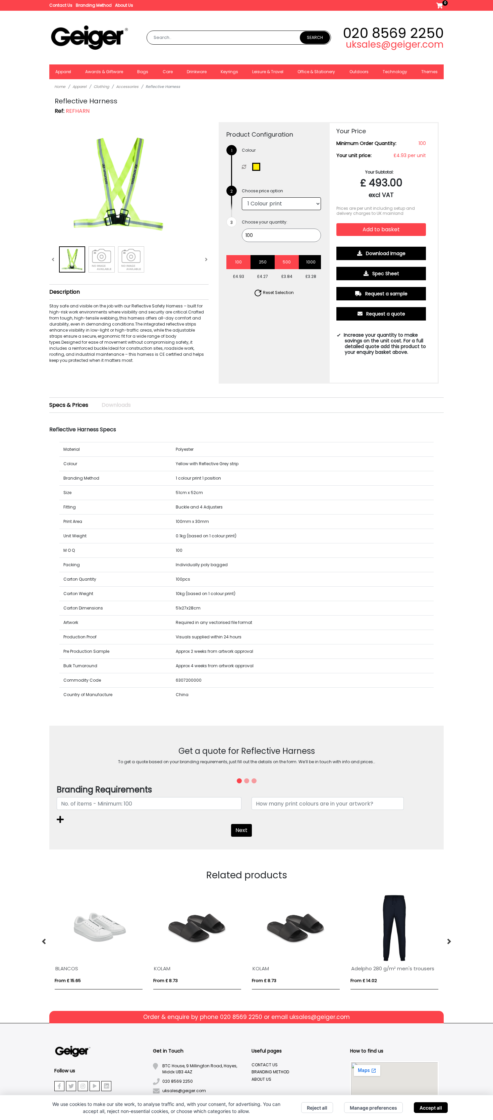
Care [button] (168, 72)
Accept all (431, 1108)
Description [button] (64, 292)
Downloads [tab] (116, 405)
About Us (124, 5)
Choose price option (262, 191)
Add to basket (381, 229)
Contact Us (60, 5)
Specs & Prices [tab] (68, 405)
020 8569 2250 (393, 33)
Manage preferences (373, 1108)
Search (315, 37)
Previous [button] (44, 941)
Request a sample (385, 293)
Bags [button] (142, 72)
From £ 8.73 (165, 980)
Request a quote (385, 313)
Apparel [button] (63, 72)
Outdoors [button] (359, 72)
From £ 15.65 (68, 980)
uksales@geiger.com (395, 44)
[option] (98, 941)
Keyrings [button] (229, 72)
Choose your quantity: (264, 222)
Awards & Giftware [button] (104, 72)
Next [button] (448, 941)
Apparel (79, 86)
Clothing (101, 86)
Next (241, 830)
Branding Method (94, 5)
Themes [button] (429, 72)
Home (59, 86)
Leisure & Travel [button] (267, 72)
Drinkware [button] (197, 72)
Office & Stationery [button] (316, 72)
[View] (72, 259)
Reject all (317, 1108)
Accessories (127, 86)
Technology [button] (395, 72)
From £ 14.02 (363, 980)
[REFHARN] (258, 166)
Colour (249, 150)
